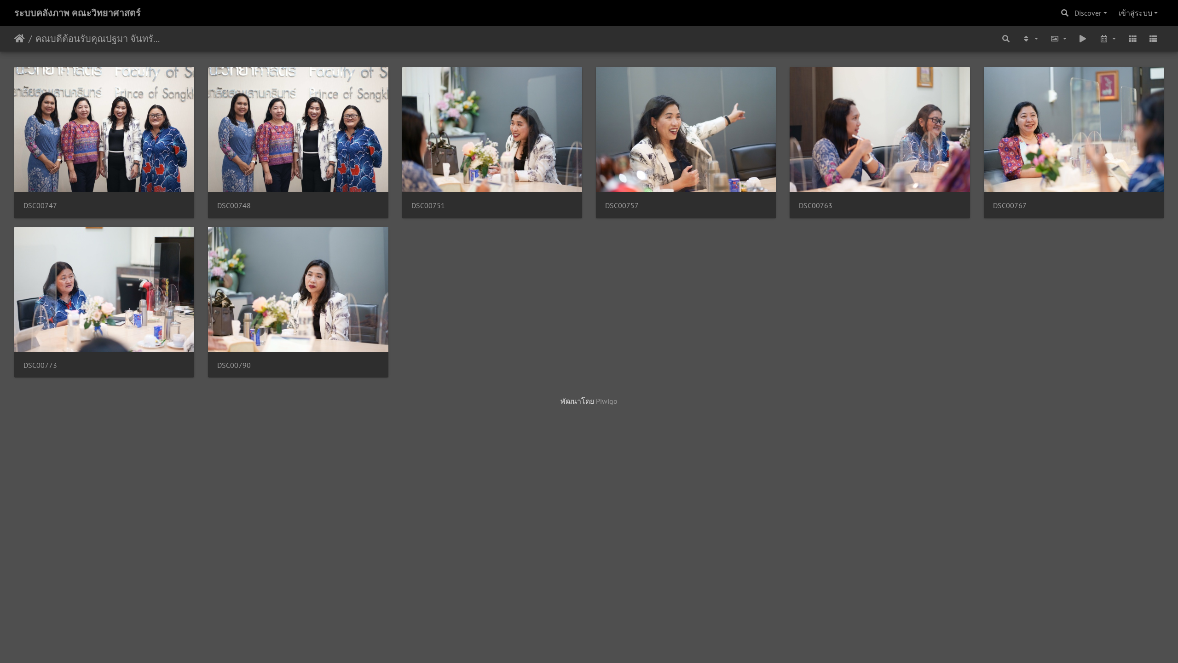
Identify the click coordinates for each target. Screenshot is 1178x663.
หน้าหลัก (19, 39)
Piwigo (607, 401)
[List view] (1153, 38)
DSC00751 (428, 205)
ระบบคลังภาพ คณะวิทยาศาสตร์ (77, 13)
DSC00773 (40, 365)
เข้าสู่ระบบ (1135, 12)
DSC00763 (815, 205)
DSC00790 (234, 365)
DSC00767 (1010, 205)
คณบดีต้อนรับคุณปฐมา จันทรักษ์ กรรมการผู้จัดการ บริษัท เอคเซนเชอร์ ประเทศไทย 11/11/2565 (99, 39)
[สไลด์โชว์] (1083, 38)
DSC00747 (40, 205)
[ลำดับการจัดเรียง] (1030, 38)
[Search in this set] (1006, 38)
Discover (1087, 12)
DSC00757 (622, 205)
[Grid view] (1132, 38)
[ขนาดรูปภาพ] (1058, 38)
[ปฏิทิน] (1107, 38)
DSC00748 (234, 205)
